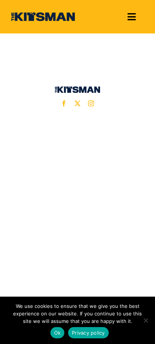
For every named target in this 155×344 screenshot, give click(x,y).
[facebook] (64, 103)
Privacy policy (88, 333)
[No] (145, 320)
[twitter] (77, 103)
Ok (57, 333)
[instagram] (91, 103)
